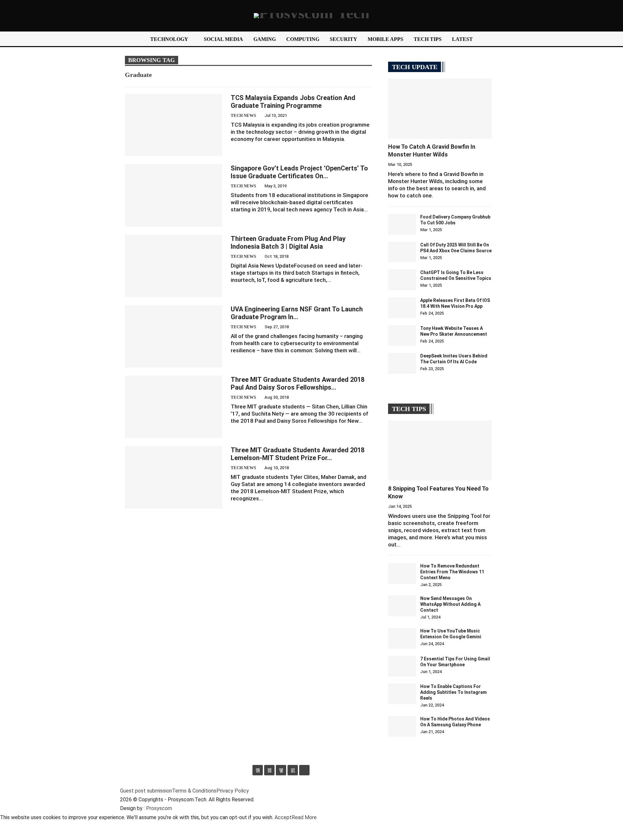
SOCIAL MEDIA (223, 39)
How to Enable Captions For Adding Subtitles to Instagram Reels (453, 692)
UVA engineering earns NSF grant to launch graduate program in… (297, 313)
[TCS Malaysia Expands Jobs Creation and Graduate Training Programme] (173, 125)
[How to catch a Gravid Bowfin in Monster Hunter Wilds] (440, 109)
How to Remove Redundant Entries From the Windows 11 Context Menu (452, 571)
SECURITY (343, 39)
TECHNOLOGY (169, 39)
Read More (304, 817)
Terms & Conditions (194, 791)
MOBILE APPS (385, 39)
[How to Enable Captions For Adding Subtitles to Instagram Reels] (402, 693)
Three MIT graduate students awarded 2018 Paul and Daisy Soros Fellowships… (297, 383)
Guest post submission (146, 791)
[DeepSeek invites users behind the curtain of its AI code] (402, 363)
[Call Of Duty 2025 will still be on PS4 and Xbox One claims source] (402, 252)
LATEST (462, 39)
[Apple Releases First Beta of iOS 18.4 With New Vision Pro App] (402, 307)
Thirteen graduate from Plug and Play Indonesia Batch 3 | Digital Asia (288, 242)
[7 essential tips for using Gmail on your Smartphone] (402, 666)
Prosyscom (159, 808)
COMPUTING (302, 39)
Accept (283, 817)
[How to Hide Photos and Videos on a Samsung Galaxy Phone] (402, 726)
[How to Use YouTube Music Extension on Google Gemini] (402, 638)
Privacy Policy (232, 791)
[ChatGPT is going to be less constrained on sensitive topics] (402, 279)
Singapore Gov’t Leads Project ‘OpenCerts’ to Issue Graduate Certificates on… (299, 172)
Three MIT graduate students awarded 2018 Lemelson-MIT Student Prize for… (297, 454)
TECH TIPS (428, 39)
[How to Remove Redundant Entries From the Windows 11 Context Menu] (402, 573)
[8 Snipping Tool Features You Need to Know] (440, 450)
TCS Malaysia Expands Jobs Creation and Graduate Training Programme (293, 101)
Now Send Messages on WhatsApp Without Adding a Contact (450, 604)
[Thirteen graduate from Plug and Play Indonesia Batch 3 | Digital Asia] (173, 266)
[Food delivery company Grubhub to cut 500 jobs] (402, 224)
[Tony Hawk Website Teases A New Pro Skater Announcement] (402, 335)
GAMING (264, 39)
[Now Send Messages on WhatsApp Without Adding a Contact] (402, 605)
